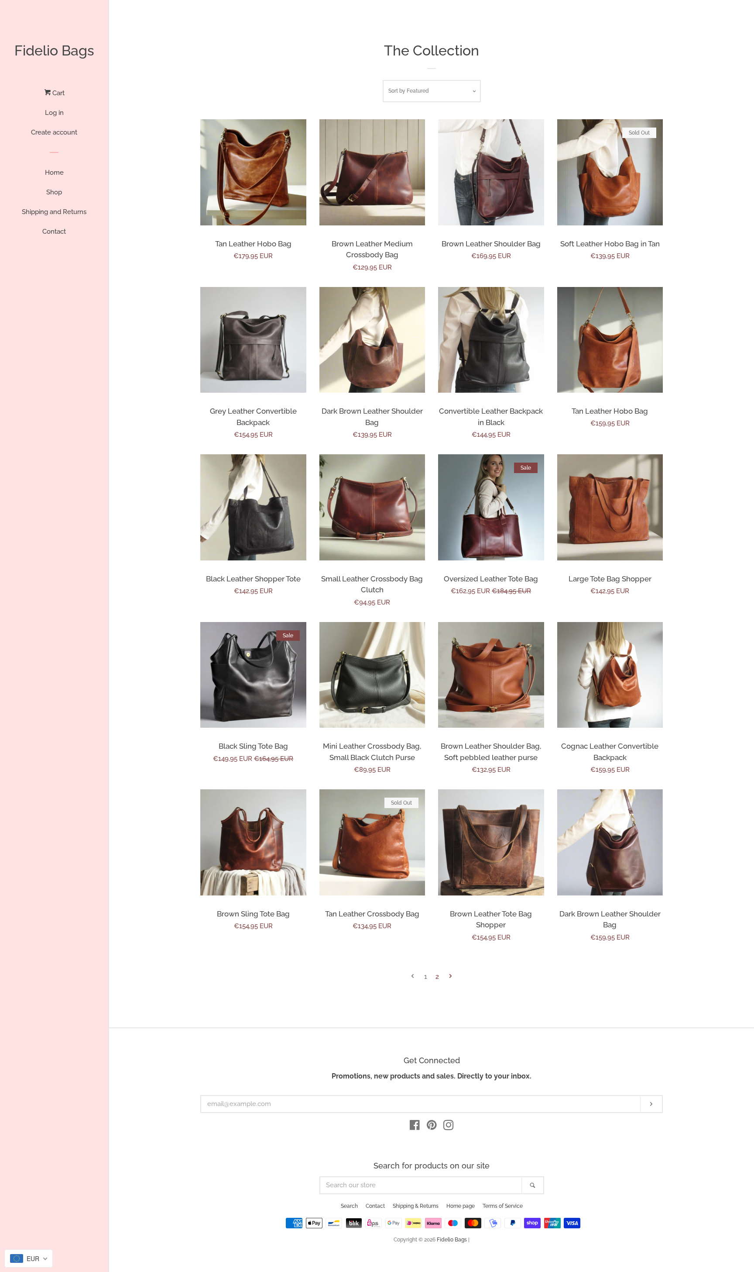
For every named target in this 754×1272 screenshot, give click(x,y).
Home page (460, 1206)
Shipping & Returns (416, 1206)
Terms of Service (503, 1206)
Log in (54, 113)
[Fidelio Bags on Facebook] (414, 1127)
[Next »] (450, 977)
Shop (54, 192)
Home (54, 172)
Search (349, 1206)
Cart (58, 93)
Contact (54, 231)
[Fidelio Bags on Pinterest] (431, 1127)
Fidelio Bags (54, 50)
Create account (54, 132)
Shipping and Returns (54, 212)
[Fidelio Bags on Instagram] (448, 1127)
